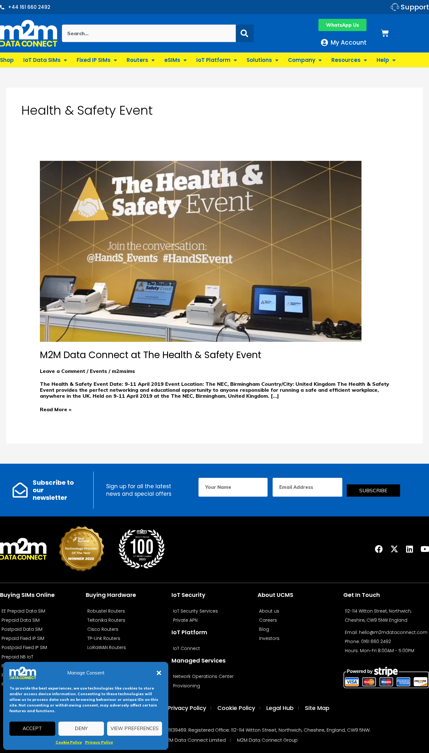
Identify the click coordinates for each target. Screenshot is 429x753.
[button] (159, 673)
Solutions (259, 60)
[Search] (245, 33)
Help (383, 60)
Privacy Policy (99, 742)
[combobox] (149, 33)
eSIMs (172, 60)
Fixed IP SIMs (94, 60)
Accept (32, 728)
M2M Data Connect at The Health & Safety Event (150, 355)
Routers (137, 60)
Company (301, 60)
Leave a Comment (62, 371)
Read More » (55, 409)
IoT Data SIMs (42, 60)
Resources (346, 60)
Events (98, 371)
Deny (81, 728)
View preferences (135, 728)
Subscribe (373, 490)
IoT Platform (213, 60)
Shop (7, 60)
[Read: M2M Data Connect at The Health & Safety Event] (200, 251)
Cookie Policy (69, 742)
